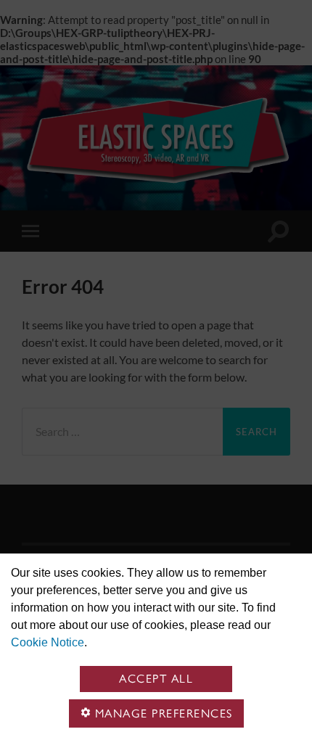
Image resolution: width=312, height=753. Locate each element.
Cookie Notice (47, 642)
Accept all (156, 679)
